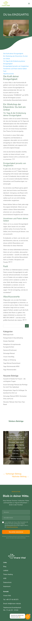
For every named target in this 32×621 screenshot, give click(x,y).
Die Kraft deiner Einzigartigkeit (13, 54)
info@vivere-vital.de (14, 604)
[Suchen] (27, 326)
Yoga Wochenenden (9, 370)
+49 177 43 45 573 (12, 600)
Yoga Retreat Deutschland (11, 363)
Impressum (6, 586)
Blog (4, 566)
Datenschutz (7, 582)
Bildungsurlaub (8, 335)
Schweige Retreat (9, 353)
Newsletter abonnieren (16, 532)
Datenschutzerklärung (12, 527)
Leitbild (5, 570)
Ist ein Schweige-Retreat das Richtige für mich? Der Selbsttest (16, 437)
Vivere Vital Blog (8, 357)
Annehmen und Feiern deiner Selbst (15, 69)
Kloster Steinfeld (8, 341)
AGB (4, 578)
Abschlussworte (8, 74)
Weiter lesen (16, 459)
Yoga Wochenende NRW (11, 366)
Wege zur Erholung (9, 360)
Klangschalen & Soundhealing (13, 338)
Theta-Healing (8, 574)
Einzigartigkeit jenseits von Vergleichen (16, 66)
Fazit (4, 71)
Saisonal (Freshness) (9, 350)
